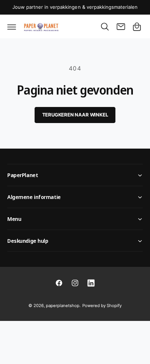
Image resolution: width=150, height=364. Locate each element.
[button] (12, 27)
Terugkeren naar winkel (75, 115)
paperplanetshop (62, 305)
